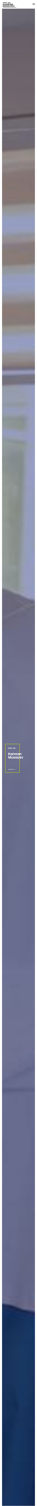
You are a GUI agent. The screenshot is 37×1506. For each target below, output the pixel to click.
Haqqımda (11, 769)
